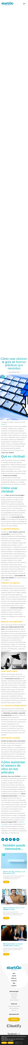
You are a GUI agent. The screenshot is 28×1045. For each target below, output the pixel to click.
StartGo (14, 975)
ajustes (11, 1040)
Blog (14, 983)
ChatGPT (4, 424)
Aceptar (4, 1042)
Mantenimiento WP (14, 1014)
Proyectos (14, 980)
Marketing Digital (14, 991)
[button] (24, 4)
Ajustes (16, 1042)
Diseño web (14, 1004)
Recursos (14, 978)
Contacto (14, 985)
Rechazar (10, 1042)
